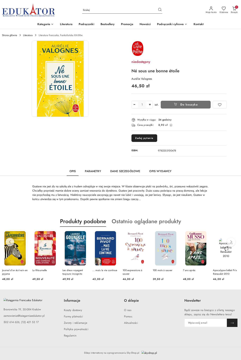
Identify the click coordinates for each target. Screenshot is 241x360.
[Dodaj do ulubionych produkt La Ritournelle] (54, 235)
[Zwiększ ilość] (149, 104)
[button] (45, 24)
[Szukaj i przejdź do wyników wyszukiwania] (159, 10)
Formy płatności (73, 316)
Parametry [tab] (93, 171)
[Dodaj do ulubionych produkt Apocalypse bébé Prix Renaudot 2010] (234, 235)
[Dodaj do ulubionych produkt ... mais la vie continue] (114, 235)
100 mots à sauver (163, 270)
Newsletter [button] (192, 300)
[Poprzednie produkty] (10, 242)
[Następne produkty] (231, 242)
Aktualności (131, 323)
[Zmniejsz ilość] (134, 104)
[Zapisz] (232, 323)
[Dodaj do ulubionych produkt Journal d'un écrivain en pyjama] (24, 235)
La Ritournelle (39, 270)
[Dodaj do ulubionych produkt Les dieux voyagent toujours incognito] (84, 235)
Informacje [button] (72, 300)
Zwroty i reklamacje (75, 323)
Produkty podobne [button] (83, 221)
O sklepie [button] (131, 300)
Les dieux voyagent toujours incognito (72, 272)
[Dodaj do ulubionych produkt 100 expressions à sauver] (144, 235)
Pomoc (128, 316)
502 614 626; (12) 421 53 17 (21, 322)
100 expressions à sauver (132, 272)
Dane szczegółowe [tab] (125, 171)
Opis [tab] (73, 171)
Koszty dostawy (73, 310)
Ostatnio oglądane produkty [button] (146, 221)
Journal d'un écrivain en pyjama (15, 272)
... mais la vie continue (104, 270)
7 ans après (189, 270)
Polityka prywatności (76, 329)
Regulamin (70, 335)
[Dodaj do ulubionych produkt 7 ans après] (204, 235)
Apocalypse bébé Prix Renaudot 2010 (225, 272)
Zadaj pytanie (144, 138)
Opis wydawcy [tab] (160, 171)
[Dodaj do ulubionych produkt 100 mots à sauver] (174, 235)
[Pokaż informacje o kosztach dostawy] (171, 125)
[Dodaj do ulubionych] (220, 105)
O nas (127, 310)
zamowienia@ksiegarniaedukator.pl (24, 316)
